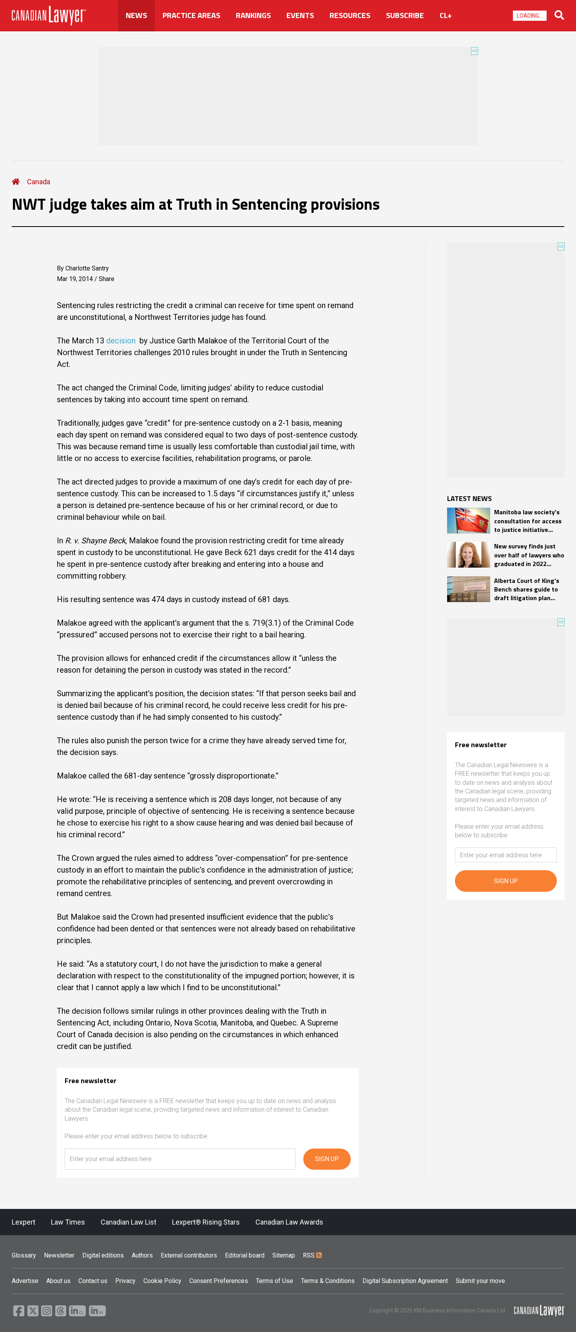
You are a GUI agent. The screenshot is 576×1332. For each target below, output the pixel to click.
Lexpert (23, 1222)
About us (58, 1281)
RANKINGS (253, 15)
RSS (309, 1255)
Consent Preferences (218, 1281)
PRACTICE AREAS (191, 15)
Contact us (92, 1281)
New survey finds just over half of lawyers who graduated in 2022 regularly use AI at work (529, 555)
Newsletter (59, 1255)
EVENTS (300, 15)
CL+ (446, 15)
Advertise (25, 1281)
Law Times (68, 1222)
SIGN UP (327, 1159)
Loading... (530, 16)
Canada (38, 182)
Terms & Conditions (328, 1281)
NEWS (136, 15)
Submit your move (480, 1281)
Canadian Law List (128, 1222)
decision (121, 340)
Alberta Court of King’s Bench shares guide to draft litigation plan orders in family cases (526, 589)
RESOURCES (350, 15)
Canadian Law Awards (289, 1222)
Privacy (125, 1281)
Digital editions (103, 1255)
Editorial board (244, 1255)
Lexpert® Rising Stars (206, 1222)
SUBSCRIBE (405, 15)
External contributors (189, 1255)
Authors (142, 1255)
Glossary (24, 1255)
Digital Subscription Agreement (405, 1281)
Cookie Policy (162, 1281)
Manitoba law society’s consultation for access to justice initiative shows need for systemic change (528, 521)
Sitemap (283, 1255)
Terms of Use (274, 1281)
